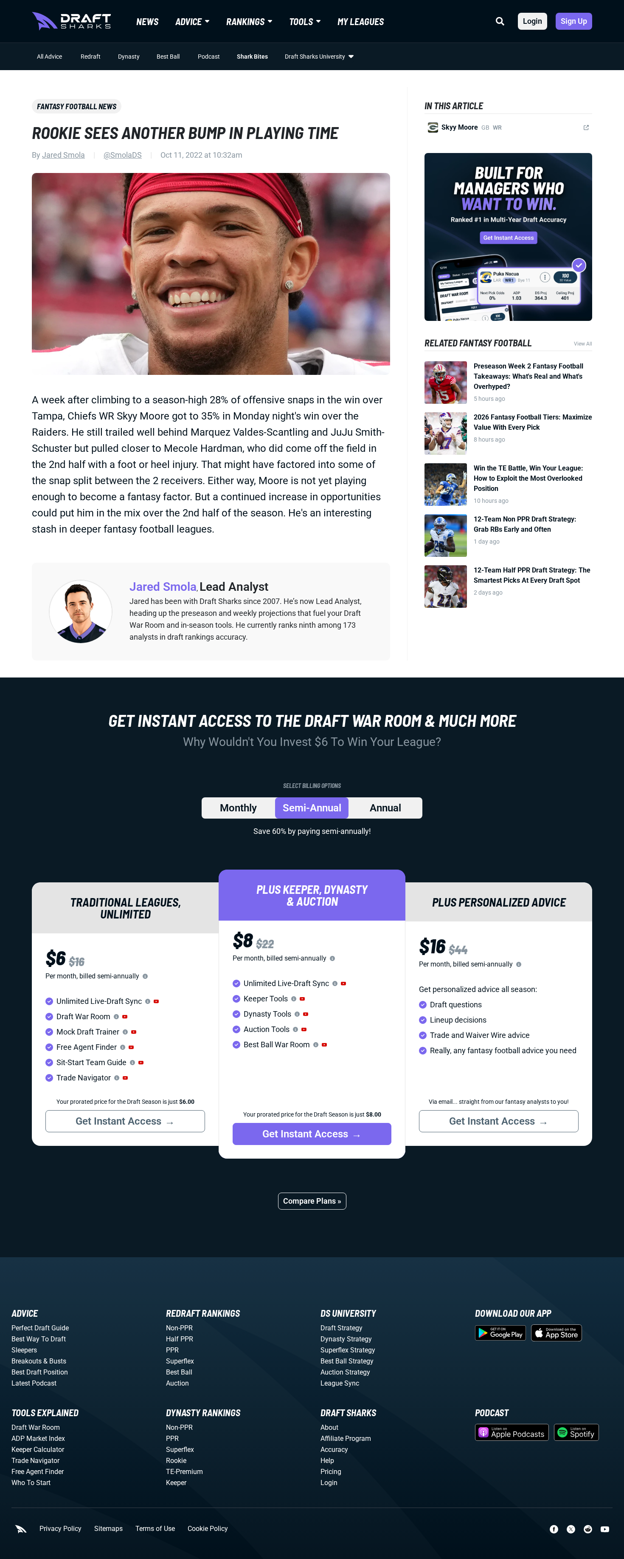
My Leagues (360, 21)
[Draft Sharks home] (71, 21)
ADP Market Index (38, 1438)
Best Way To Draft (38, 1339)
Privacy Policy (60, 1529)
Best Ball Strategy (347, 1361)
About (329, 1427)
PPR (172, 1350)
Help (327, 1461)
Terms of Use (155, 1529)
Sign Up (574, 21)
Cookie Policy (208, 1529)
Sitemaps (108, 1529)
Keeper (176, 1483)
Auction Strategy (345, 1372)
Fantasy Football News (76, 106)
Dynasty (129, 56)
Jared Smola (63, 154)
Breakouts (26, 1361)
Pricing (330, 1472)
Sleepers (24, 1350)
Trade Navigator (35, 1461)
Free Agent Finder (37, 1472)
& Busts (54, 1361)
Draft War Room (35, 1427)
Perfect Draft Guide (40, 1328)
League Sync (339, 1383)
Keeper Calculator (37, 1450)
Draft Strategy (341, 1328)
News (147, 21)
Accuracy (334, 1450)
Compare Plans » (312, 1200)
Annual (385, 808)
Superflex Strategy (347, 1350)
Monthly (238, 808)
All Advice (49, 56)
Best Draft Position (39, 1372)
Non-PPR (179, 1328)
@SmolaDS (123, 154)
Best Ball (168, 56)
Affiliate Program (345, 1438)
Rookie (176, 1461)
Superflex (180, 1361)
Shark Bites (252, 56)
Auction (177, 1383)
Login (532, 21)
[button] (156, 1001)
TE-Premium (184, 1472)
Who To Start (31, 1483)
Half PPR (179, 1339)
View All (583, 344)
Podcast (209, 56)
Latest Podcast (33, 1383)
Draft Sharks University (315, 56)
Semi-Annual (312, 808)
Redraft (91, 56)
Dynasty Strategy (346, 1339)
